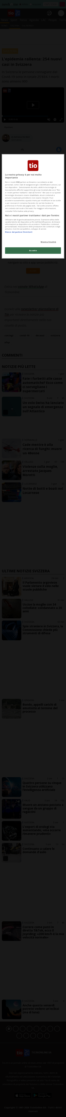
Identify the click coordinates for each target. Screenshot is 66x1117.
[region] (33, 206)
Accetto (33, 250)
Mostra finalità (48, 242)
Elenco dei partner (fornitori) (18, 232)
